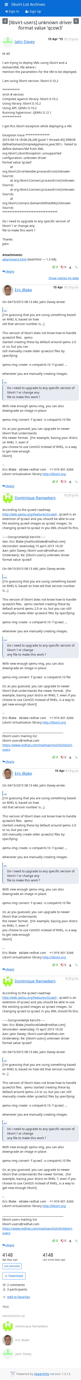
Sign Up (35, 11)
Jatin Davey (25, 41)
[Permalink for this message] (76, 267)
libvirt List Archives (28, 4)
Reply (9, 271)
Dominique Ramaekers (35, 497)
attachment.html (14, 259)
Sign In (13, 11)
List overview (12, 1266)
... (5, 309)
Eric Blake (23, 289)
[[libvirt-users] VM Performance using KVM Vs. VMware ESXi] (76, 21)
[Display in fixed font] (70, 267)
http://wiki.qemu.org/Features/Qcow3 (29, 514)
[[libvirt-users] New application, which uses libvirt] (5, 21)
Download (15, 1276)
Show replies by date (64, 278)
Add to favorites (18, 1297)
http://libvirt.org (54, 474)
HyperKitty (41, 1374)
